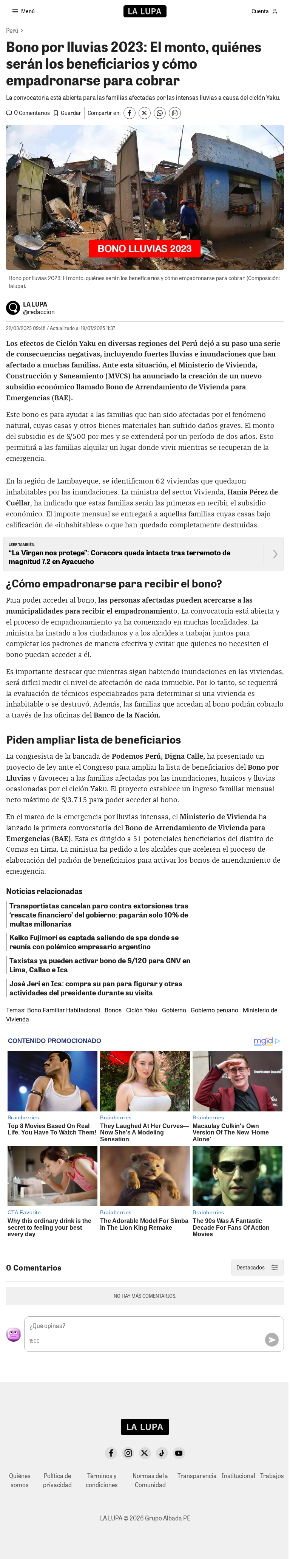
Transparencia (197, 1476)
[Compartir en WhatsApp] (160, 113)
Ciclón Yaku (141, 1010)
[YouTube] (179, 1453)
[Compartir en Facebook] (129, 113)
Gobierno (174, 1010)
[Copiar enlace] (175, 113)
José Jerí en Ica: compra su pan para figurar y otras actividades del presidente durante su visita (95, 987)
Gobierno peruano (214, 1010)
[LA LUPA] (144, 11)
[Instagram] (128, 1453)
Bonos (113, 1010)
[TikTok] (162, 1453)
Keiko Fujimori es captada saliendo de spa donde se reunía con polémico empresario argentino (94, 941)
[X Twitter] (145, 1453)
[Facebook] (111, 1453)
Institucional (238, 1476)
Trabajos (272, 1476)
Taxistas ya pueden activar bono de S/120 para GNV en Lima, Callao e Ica (99, 964)
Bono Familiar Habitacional (63, 1010)
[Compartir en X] (145, 113)
